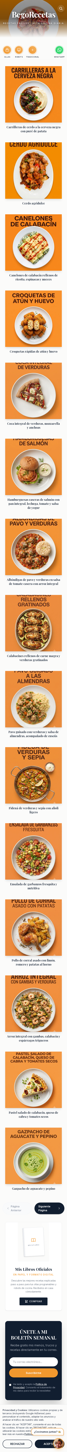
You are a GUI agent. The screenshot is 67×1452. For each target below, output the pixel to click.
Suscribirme (33, 1373)
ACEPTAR (50, 1444)
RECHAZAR (17, 1444)
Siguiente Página (44, 1208)
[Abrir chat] (58, 1443)
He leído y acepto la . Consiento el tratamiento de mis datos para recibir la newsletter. (34, 1387)
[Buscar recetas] (61, 8)
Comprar (35, 1301)
